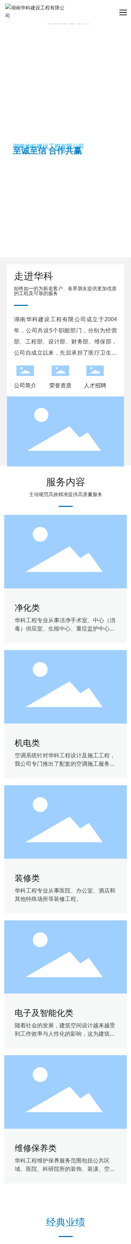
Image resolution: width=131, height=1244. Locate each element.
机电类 (27, 743)
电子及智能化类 (44, 1013)
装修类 (27, 878)
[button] (122, 134)
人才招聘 (95, 385)
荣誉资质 (60, 385)
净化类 (27, 608)
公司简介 (25, 385)
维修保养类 (36, 1148)
